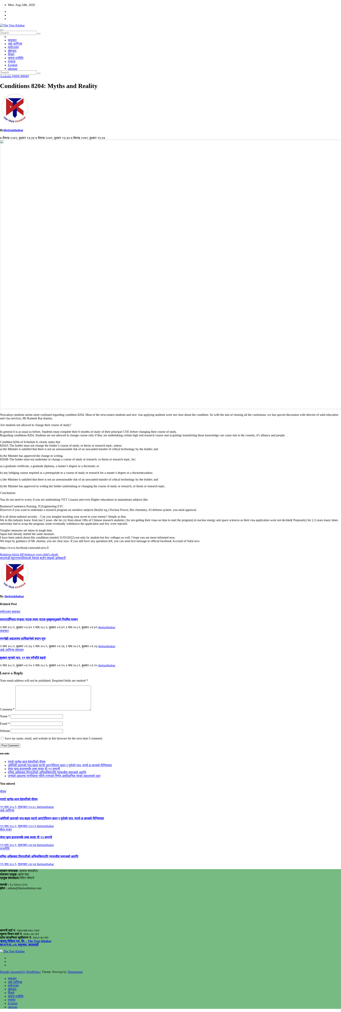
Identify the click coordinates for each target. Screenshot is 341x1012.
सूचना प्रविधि (15, 58)
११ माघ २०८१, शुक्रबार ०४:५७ (18, 845)
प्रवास (11, 61)
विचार (11, 54)
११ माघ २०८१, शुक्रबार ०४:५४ (18, 864)
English (12, 65)
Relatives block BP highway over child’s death (29, 554)
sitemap (12, 68)
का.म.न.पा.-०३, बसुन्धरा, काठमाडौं (19, 944)
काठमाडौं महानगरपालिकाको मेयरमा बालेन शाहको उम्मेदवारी (33, 558)
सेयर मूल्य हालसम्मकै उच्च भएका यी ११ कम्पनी (34, 768)
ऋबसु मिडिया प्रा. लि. (12, 941)
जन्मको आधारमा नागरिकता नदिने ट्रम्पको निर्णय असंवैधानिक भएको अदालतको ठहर (54, 776)
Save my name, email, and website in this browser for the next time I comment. (54, 738)
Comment (7, 709)
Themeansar (74, 972)
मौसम (3, 791)
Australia (6, 76)
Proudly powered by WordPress (20, 972)
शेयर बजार (6, 829)
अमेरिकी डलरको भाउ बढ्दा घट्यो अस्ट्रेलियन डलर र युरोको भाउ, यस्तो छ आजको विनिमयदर (60, 765)
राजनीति (4, 848)
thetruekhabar (13, 130)
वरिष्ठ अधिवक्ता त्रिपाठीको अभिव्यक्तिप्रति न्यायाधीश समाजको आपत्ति (47, 772)
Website (5, 731)
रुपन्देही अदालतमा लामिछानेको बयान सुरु (23, 638)
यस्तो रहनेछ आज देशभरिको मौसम (26, 761)
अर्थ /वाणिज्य (15, 43)
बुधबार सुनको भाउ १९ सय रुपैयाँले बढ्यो (23, 657)
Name (5, 716)
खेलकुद (12, 50)
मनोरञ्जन (13, 47)
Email (5, 723)
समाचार (12, 40)
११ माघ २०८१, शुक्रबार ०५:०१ (18, 826)
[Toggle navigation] (1, 30)
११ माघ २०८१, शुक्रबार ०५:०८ (18, 807)
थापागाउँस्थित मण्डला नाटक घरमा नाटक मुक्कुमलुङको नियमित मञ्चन (39, 619)
